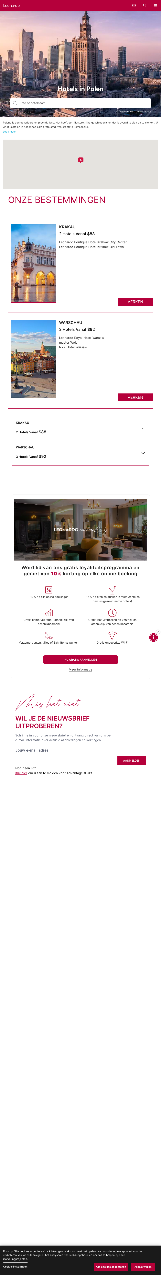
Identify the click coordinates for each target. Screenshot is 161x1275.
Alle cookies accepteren (111, 1266)
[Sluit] (158, 632)
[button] (134, 5)
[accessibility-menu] (153, 637)
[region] (80, 1260)
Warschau (70, 322)
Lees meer (9, 131)
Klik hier (21, 773)
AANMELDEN (131, 760)
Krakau (67, 227)
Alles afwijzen (143, 1266)
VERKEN (135, 301)
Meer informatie (80, 669)
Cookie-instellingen (15, 1266)
